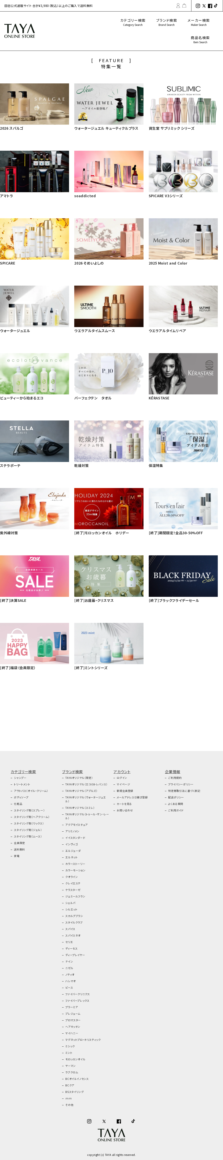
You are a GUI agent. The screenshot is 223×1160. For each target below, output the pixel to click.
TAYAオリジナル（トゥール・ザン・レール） (87, 816)
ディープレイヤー (75, 955)
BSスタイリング (74, 1092)
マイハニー (71, 1033)
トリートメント (22, 784)
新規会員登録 (125, 791)
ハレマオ (70, 981)
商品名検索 (200, 39)
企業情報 (172, 771)
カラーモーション (75, 870)
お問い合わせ (125, 810)
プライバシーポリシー (180, 784)
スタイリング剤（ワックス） (29, 823)
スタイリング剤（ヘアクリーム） (31, 817)
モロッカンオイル (75, 1059)
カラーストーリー (75, 863)
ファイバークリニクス (77, 994)
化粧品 (18, 804)
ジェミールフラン (75, 896)
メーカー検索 (199, 22)
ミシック (70, 1046)
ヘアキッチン (72, 1026)
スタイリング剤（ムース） (28, 836)
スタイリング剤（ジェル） (28, 830)
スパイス (70, 929)
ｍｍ (68, 1098)
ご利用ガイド (176, 810)
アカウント (121, 771)
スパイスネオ (73, 935)
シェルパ (70, 903)
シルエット (71, 909)
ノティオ (69, 974)
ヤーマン (70, 1065)
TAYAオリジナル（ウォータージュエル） (85, 799)
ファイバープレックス (77, 1000)
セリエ (69, 942)
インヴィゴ (71, 844)
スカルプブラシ (74, 916)
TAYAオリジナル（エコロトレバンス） (86, 784)
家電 (16, 856)
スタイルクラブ (74, 922)
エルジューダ (73, 850)
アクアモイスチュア (76, 824)
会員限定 (19, 843)
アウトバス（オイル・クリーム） (31, 791)
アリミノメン (72, 831)
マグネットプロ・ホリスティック (83, 1039)
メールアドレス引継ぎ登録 (132, 797)
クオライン (71, 877)
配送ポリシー (176, 797)
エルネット (71, 857)
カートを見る (124, 804)
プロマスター (73, 1020)
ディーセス (71, 948)
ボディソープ (21, 797)
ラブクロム (71, 1072)
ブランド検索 (166, 22)
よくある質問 (175, 804)
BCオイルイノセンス (77, 1079)
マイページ (123, 784)
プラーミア (71, 1007)
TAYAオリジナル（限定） (79, 777)
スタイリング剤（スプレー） (29, 810)
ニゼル (69, 968)
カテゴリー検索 (133, 22)
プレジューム (72, 1013)
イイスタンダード (75, 837)
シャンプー (20, 777)
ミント (68, 1052)
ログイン (122, 777)
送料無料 (19, 849)
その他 (69, 1105)
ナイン (69, 961)
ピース (69, 987)
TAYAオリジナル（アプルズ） (81, 791)
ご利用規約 (175, 777)
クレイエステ (73, 883)
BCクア (69, 1085)
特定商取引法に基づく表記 (184, 791)
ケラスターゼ (73, 890)
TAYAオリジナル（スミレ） (80, 807)
